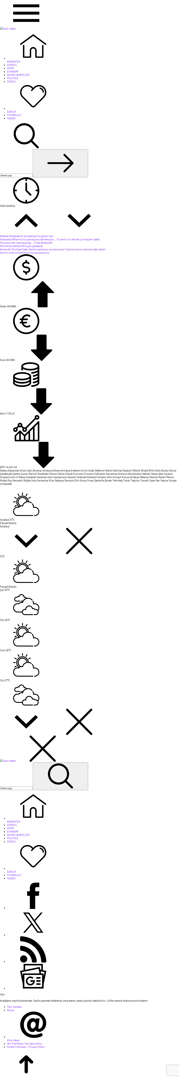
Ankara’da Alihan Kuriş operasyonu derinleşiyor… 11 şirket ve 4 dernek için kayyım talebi (50, 239)
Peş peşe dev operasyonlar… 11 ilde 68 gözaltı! (26, 242)
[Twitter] (33, 934)
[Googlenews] (33, 988)
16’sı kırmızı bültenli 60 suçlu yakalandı (21, 246)
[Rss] (33, 961)
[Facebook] (33, 907)
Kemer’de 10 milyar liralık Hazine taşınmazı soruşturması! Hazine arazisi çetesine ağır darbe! (53, 249)
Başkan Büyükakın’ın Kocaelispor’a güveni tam (26, 236)
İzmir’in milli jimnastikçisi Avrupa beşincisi (24, 252)
